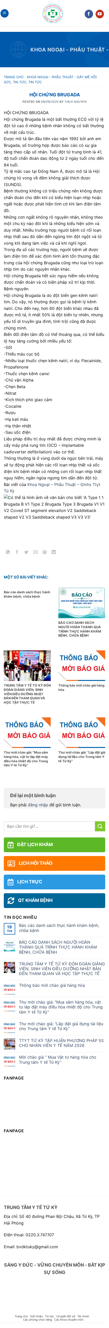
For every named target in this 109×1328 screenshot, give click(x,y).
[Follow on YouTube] (100, 14)
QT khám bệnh (35, 900)
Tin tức (19, 82)
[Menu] (5, 13)
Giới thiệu (36, 1316)
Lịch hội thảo (35, 863)
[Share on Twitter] (26, 552)
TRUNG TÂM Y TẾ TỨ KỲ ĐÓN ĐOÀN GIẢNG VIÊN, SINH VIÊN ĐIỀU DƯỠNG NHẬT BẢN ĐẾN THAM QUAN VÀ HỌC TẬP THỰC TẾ (62, 969)
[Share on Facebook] (17, 552)
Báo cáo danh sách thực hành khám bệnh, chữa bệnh (59, 928)
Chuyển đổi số (65, 1316)
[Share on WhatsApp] (8, 552)
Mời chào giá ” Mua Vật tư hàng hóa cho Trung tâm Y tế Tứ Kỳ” (57, 1059)
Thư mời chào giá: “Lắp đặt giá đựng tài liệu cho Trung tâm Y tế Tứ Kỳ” (61, 1026)
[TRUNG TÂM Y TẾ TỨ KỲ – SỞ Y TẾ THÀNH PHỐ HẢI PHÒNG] (52, 13)
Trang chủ (14, 77)
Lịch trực (29, 881)
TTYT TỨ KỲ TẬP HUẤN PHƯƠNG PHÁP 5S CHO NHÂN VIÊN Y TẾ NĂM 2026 (61, 1043)
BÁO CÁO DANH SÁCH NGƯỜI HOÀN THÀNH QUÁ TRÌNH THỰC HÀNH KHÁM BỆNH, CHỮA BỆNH (58, 947)
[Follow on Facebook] (89, 14)
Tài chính (83, 1316)
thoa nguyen (75, 101)
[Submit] (100, 826)
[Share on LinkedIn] (54, 552)
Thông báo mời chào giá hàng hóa (52, 985)
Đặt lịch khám (35, 844)
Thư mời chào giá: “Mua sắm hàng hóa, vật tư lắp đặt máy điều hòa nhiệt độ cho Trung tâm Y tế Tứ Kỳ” (61, 1007)
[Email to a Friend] (35, 552)
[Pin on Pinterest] (45, 552)
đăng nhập (38, 804)
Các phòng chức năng (37, 1319)
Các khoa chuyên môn (68, 1319)
